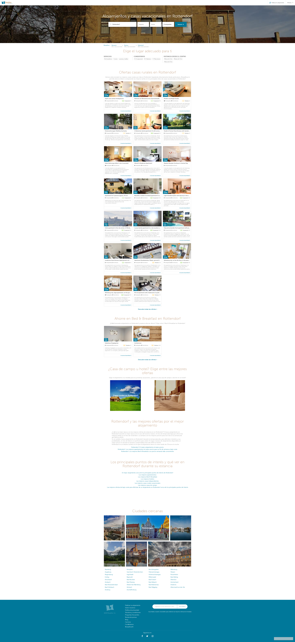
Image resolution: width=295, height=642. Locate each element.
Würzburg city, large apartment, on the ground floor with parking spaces (126, 292)
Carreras (128, 622)
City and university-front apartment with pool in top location (181, 228)
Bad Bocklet (131, 579)
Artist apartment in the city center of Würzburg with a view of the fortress (126, 228)
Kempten (130, 569)
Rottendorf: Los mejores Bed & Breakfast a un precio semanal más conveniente (147, 451)
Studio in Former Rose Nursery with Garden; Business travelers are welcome (186, 131)
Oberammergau (154, 572)
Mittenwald (152, 577)
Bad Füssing (131, 582)
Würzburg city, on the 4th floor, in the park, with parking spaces (182, 260)
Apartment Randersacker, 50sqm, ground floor (147, 260)
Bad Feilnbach (109, 587)
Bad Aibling (174, 577)
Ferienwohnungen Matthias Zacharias (116, 131)
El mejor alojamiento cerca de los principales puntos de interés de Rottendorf (147, 473)
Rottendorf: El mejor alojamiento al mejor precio (147, 447)
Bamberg (108, 569)
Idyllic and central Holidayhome (114, 98)
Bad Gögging (153, 587)
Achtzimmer (137, 343)
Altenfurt (173, 579)
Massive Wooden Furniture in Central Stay (176, 163)
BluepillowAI (129, 627)
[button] (142, 636)
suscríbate (182, 606)
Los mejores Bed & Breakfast (147, 477)
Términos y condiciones (133, 612)
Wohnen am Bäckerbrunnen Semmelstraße (146, 98)
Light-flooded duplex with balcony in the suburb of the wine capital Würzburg (186, 195)
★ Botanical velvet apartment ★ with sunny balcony (149, 131)
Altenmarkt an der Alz (178, 587)
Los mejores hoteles (147, 479)
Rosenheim (174, 574)
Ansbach (107, 582)
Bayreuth (130, 577)
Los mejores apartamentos (147, 475)
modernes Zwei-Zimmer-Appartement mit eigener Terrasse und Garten (125, 260)
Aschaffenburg (131, 590)
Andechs (173, 585)
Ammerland (174, 582)
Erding (107, 577)
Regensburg (109, 574)
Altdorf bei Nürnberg (133, 585)
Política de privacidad (132, 610)
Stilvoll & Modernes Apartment (143, 163)
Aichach (129, 587)
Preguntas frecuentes (132, 615)
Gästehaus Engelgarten (111, 343)
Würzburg (174, 569)
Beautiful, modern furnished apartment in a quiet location (151, 195)
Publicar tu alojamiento (132, 605)
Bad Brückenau (154, 585)
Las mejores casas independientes (147, 481)
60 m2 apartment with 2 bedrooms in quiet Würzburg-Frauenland (153, 292)
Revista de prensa (131, 617)
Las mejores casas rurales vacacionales (147, 483)
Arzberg (107, 590)
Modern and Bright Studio (171, 98)
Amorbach (108, 579)
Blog (126, 619)
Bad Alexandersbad (111, 585)
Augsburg (108, 572)
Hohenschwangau (155, 574)
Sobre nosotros (130, 608)
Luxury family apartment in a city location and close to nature (152, 228)
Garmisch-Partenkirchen (135, 572)
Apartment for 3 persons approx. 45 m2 (116, 195)
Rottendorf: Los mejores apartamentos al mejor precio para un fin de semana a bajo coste (147, 449)
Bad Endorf (152, 579)
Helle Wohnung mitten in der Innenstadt (116, 163)
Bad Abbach (153, 582)
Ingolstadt (130, 574)
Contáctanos (129, 624)
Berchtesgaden (154, 569)
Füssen (173, 572)
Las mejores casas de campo (147, 485)
